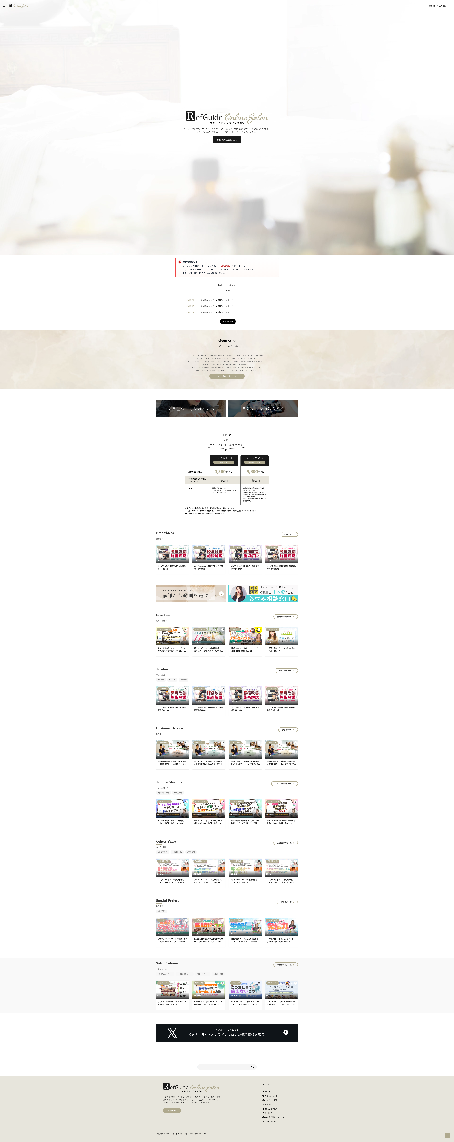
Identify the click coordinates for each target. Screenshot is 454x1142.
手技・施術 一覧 (285, 670)
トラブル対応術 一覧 (283, 784)
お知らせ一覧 (228, 321)
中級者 (172, 680)
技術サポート (203, 974)
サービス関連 (164, 793)
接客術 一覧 (287, 730)
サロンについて (270, 1096)
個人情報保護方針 (272, 1109)
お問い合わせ (270, 1121)
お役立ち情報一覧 (284, 843)
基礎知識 (191, 852)
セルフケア (163, 852)
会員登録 (442, 6)
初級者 (161, 680)
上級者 (184, 680)
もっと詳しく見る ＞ (227, 376)
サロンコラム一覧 (284, 965)
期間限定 (162, 911)
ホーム (268, 1092)
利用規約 (268, 1113)
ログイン (432, 6)
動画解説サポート (165, 974)
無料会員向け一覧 (284, 617)
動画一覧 (288, 534)
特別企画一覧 (286, 902)
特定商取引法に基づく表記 (275, 1117)
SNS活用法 (178, 852)
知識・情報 (218, 974)
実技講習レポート (185, 974)
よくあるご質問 (271, 1100)
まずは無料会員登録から (227, 140)
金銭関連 (178, 793)
